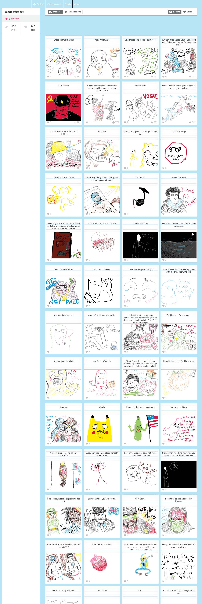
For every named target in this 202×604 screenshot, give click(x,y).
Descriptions (75, 11)
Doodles (57, 11)
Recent (176, 11)
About (77, 4)
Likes (189, 11)
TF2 (79, 76)
